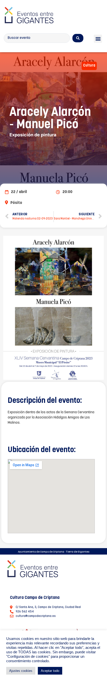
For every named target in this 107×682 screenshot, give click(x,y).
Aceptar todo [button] (50, 671)
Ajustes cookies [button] (20, 671)
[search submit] (77, 38)
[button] (98, 39)
